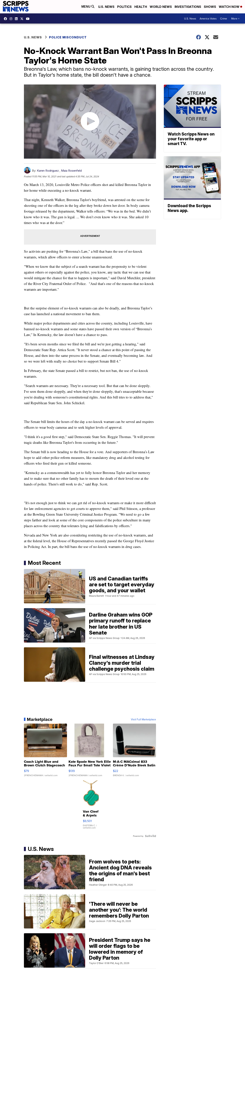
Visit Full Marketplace (143, 719)
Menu (86, 6)
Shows (210, 7)
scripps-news (17, 18)
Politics (124, 7)
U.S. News (106, 7)
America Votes (208, 18)
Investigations (188, 7)
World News (161, 7)
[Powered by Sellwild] (150, 836)
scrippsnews (6, 18)
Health (140, 7)
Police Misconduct (68, 37)
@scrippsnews (28, 18)
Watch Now (229, 7)
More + (235, 18)
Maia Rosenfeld (71, 170)
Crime (223, 18)
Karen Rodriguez (48, 170)
